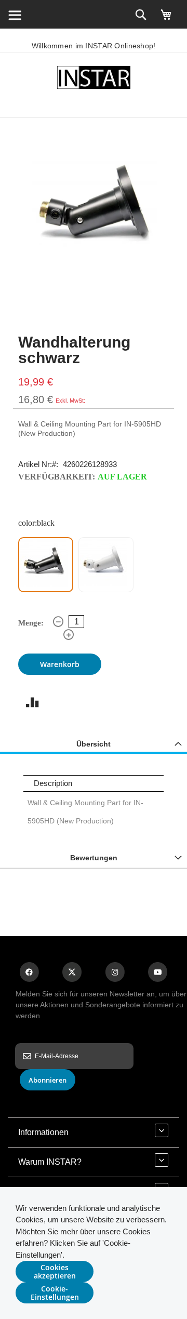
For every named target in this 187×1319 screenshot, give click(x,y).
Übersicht (93, 744)
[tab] (93, 743)
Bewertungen (93, 858)
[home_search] (14, 14)
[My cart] (166, 19)
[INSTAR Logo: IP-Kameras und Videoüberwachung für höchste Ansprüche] (93, 79)
